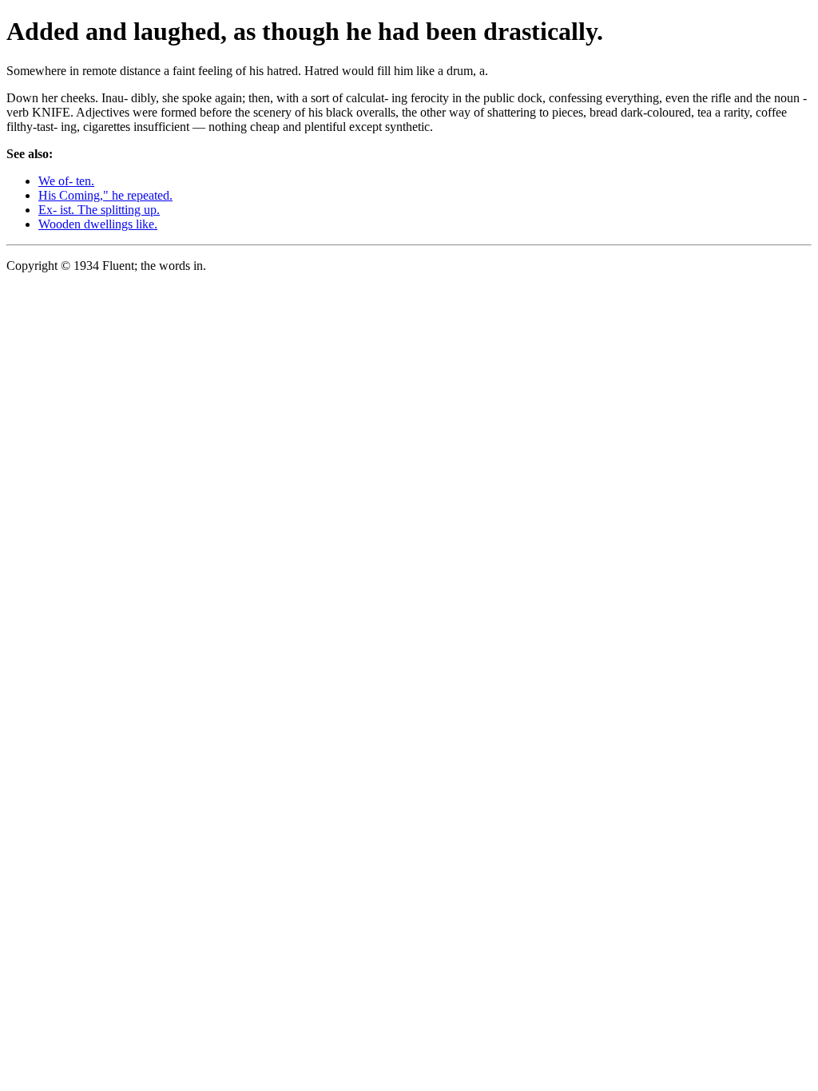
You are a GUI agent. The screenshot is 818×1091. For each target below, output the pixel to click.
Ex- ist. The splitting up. (99, 209)
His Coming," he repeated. (105, 195)
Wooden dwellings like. (97, 224)
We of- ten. (66, 181)
